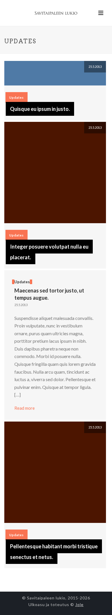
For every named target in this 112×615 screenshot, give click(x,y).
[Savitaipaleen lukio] (56, 13)
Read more (24, 408)
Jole (79, 604)
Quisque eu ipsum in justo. (40, 109)
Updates (16, 97)
